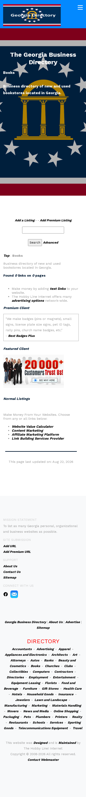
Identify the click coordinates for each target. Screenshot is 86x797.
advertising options (28, 301)
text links (58, 289)
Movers (12, 711)
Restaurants (18, 722)
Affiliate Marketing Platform (35, 434)
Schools (39, 722)
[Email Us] (14, 594)
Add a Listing (24, 220)
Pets (27, 717)
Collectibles (18, 672)
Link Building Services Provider (38, 438)
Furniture (30, 688)
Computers (41, 672)
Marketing (39, 705)
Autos (34, 660)
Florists (51, 683)
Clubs (68, 666)
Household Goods (40, 694)
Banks (48, 660)
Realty (77, 717)
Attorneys (17, 660)
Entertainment (64, 677)
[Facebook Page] (5, 594)
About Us (56, 622)
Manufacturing (15, 705)
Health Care (72, 688)
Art (74, 655)
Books (35, 666)
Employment (38, 677)
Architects (59, 655)
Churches (52, 666)
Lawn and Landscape (50, 700)
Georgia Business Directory (25, 622)
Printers (61, 717)
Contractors (63, 672)
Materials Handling (66, 705)
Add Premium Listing (55, 220)
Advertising (45, 649)
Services (56, 722)
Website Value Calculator (32, 427)
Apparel (64, 649)
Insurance (65, 694)
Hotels (17, 694)
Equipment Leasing (25, 683)
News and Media (36, 711)
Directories (15, 677)
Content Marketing (27, 431)
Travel (77, 728)
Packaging (11, 717)
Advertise (72, 622)
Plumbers (42, 717)
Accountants (22, 649)
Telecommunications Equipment (43, 728)
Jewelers (22, 700)
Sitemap (43, 628)
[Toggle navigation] (80, 7)
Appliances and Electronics (26, 655)
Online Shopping (65, 711)
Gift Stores (50, 688)
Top (6, 256)
